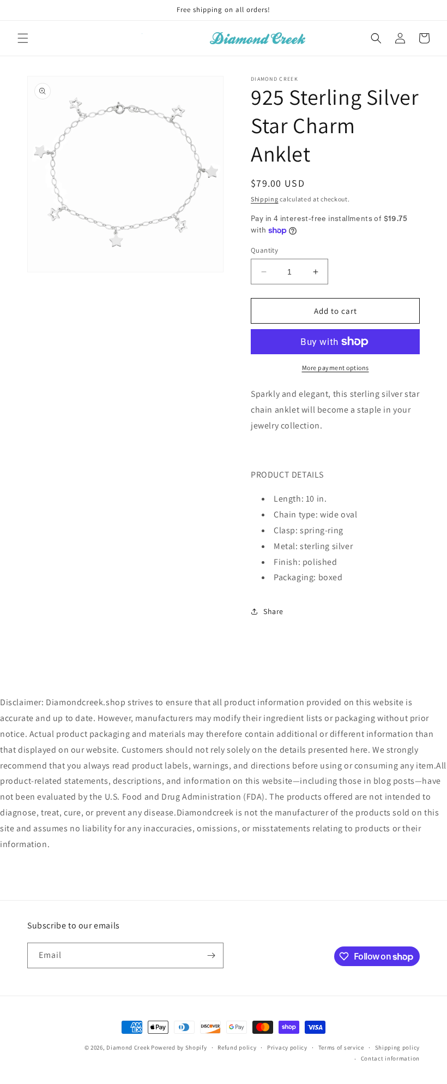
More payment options (335, 368)
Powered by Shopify (179, 1047)
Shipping (265, 199)
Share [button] (273, 611)
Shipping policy (397, 1047)
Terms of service (341, 1047)
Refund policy (237, 1047)
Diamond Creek (127, 1047)
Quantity (264, 250)
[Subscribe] (211, 955)
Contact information (390, 1058)
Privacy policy (287, 1047)
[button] (23, 38)
